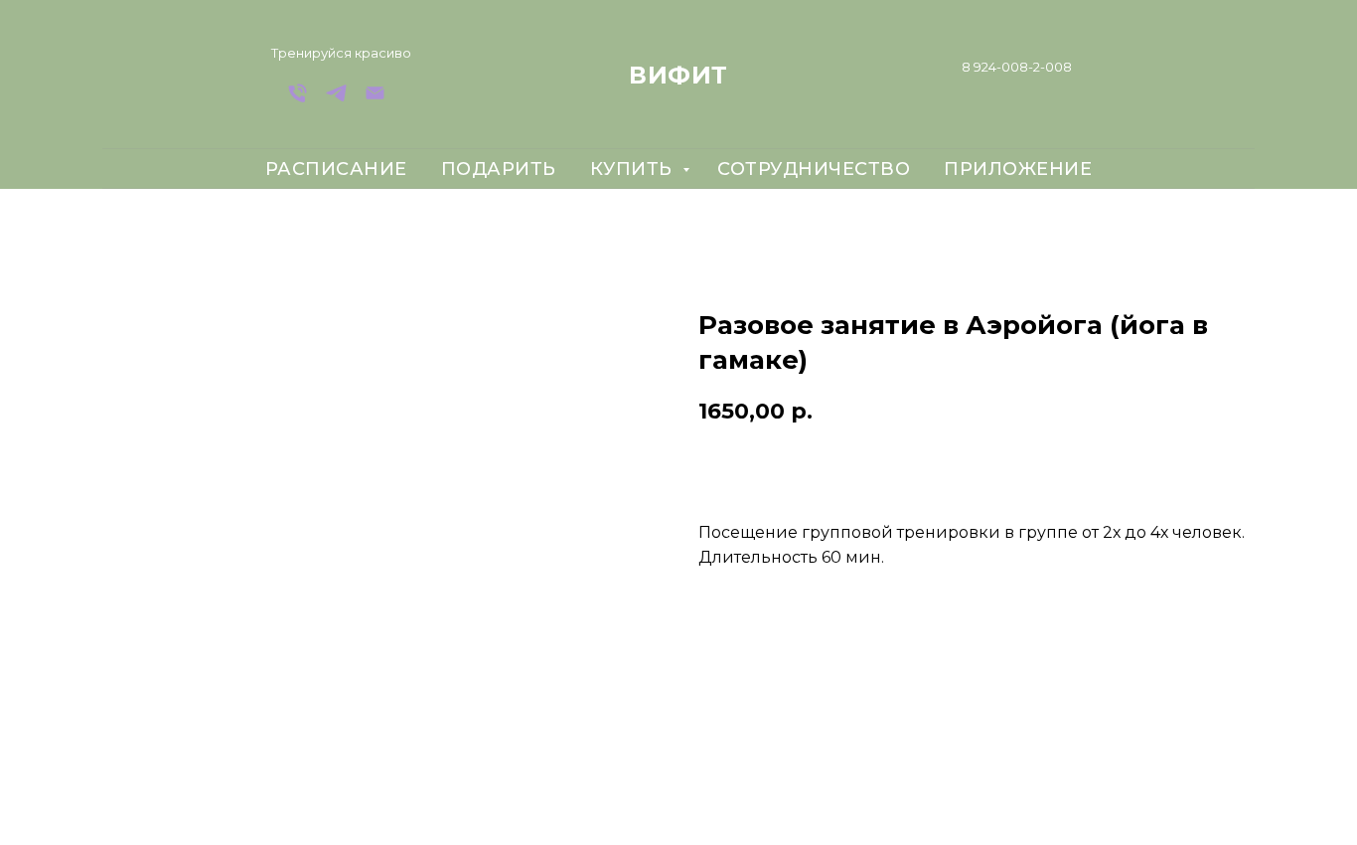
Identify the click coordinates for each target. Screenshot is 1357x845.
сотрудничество (813, 169)
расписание (336, 169)
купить (634, 169)
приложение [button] (1018, 169)
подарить (498, 169)
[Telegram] (336, 99)
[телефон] (297, 99)
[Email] (375, 99)
